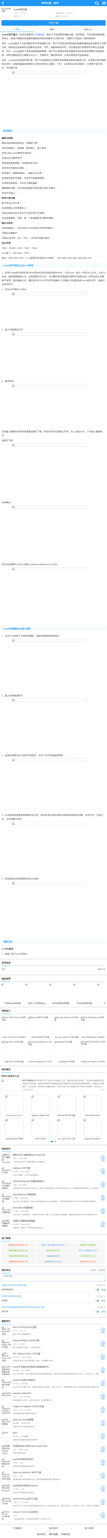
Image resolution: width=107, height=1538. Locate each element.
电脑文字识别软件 (88, 1245)
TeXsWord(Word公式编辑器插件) (28, 1181)
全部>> (103, 1090)
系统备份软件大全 (88, 1262)
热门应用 (89, 1528)
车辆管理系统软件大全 (18, 1256)
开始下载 (53, 23)
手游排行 (17, 1528)
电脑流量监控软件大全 (18, 1250)
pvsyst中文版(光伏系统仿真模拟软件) (31, 1367)
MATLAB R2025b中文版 (25, 1327)
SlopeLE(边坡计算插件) (24, 1380)
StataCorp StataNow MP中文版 (27, 1472)
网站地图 (53, 1534)
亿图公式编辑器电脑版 (24, 1221)
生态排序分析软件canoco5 (25, 1485)
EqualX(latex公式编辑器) (24, 1194)
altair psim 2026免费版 (23, 1419)
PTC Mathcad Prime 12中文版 (26, 1353)
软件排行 (53, 1528)
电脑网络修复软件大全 (18, 1262)
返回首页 (41, 1534)
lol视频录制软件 (53, 1256)
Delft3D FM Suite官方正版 (25, 1499)
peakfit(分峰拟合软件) (23, 1459)
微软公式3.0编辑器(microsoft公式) (29, 1155)
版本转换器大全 (53, 1250)
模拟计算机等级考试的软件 (53, 1245)
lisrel (15, 1433)
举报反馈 (65, 1534)
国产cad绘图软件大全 (88, 1250)
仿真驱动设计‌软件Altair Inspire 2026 (30, 1446)
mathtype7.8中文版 (21, 1168)
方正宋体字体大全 (88, 1256)
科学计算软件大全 (10, 1076)
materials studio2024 (22, 1393)
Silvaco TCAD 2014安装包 (25, 1512)
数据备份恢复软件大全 (18, 1245)
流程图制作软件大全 (53, 1262)
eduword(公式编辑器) (23, 1207)
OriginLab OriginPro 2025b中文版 (28, 1406)
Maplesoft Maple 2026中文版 (26, 1340)
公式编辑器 (38, 34)
